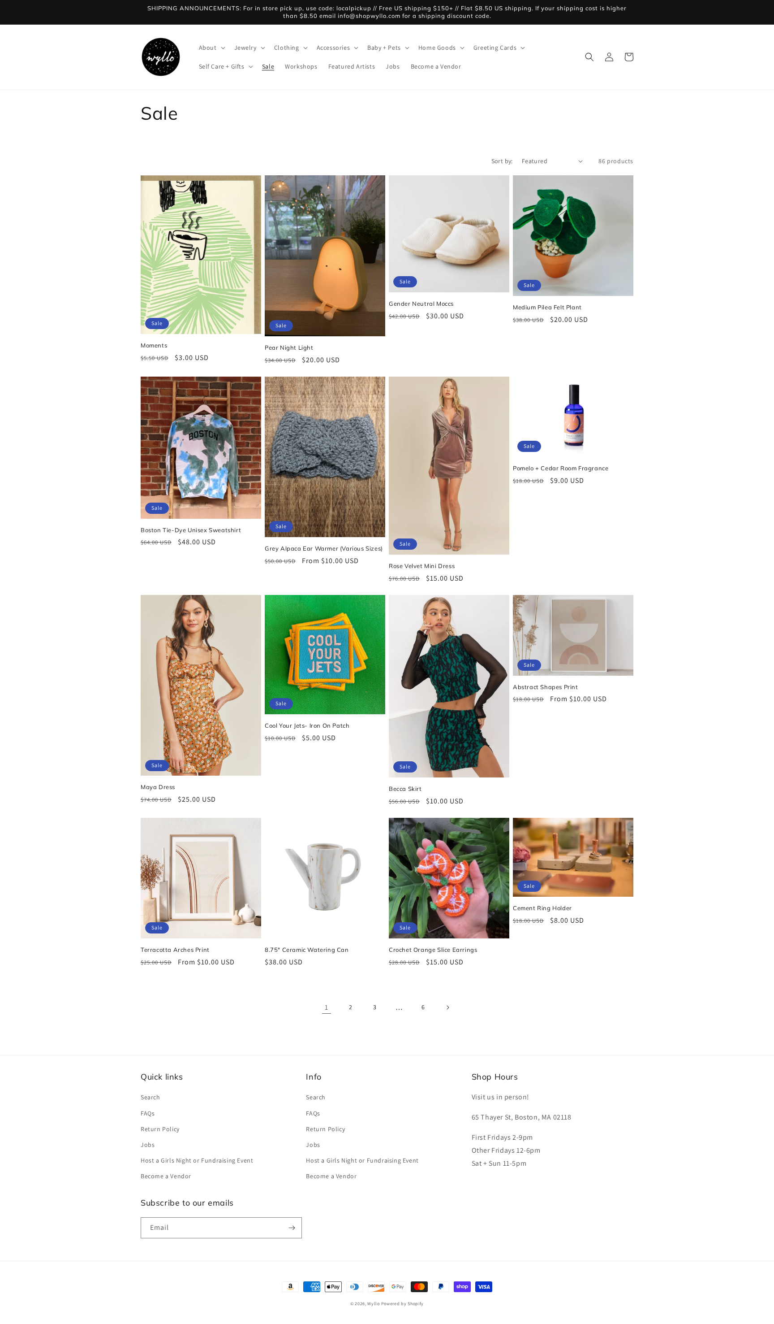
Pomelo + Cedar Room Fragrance (560, 468)
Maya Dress (158, 786)
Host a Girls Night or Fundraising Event (197, 1160)
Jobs (148, 1145)
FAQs (148, 1113)
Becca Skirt (405, 788)
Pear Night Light (289, 347)
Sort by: (502, 161)
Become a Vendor (166, 1176)
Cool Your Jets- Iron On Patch (307, 725)
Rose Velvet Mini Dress (422, 565)
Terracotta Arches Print (175, 949)
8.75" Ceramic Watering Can (307, 949)
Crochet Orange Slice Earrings (433, 949)
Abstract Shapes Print (545, 686)
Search (150, 1097)
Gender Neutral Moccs (421, 303)
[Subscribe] (291, 1227)
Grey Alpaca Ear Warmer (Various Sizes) (324, 548)
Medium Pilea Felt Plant (547, 307)
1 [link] (326, 1007)
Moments (154, 345)
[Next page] (447, 1007)
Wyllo (373, 1304)
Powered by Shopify (402, 1304)
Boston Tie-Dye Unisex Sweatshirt (191, 530)
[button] (211, 47)
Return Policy (160, 1129)
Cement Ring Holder (542, 908)
